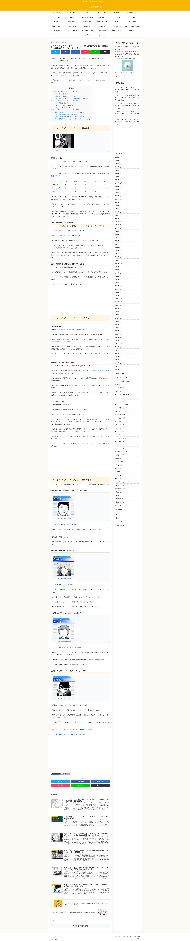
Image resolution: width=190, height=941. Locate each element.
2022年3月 (118, 328)
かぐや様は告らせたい (122, 381)
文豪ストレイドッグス (122, 482)
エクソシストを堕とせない (124, 394)
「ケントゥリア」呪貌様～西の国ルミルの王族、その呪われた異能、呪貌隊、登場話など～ (127, 105)
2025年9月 (118, 193)
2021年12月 (118, 337)
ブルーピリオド (120, 441)
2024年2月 (118, 254)
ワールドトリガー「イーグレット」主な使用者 (65, 110)
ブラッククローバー (122, 438)
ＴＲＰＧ (118, 505)
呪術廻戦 (118, 458)
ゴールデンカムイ (121, 408)
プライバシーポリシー (119, 936)
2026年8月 (118, 157)
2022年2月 (118, 331)
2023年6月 (118, 279)
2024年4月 (118, 247)
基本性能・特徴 (61, 94)
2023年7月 (118, 276)
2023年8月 (118, 273)
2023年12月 (118, 260)
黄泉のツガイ (120, 502)
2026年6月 (118, 164)
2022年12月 (118, 299)
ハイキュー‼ (119, 435)
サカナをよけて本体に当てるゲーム (67, 105)
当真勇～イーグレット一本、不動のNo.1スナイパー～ (72, 112)
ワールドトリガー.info (65, 150)
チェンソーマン (120, 431)
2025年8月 (118, 196)
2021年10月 (118, 344)
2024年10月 (118, 228)
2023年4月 (118, 286)
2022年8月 (118, 311)
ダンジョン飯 (120, 425)
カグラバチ (119, 398)
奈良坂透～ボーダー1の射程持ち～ (67, 114)
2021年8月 (118, 350)
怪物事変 (118, 472)
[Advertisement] (80, 298)
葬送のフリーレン (121, 492)
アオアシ (118, 391)
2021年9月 (118, 347)
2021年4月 (118, 363)
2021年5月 (118, 360)
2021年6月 (118, 356)
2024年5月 (118, 244)
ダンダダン (119, 428)
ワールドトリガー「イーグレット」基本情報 (64, 91)
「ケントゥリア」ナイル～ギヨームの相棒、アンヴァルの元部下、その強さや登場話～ (127, 89)
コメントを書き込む (80, 926)
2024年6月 (118, 241)
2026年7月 (118, 160)
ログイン (118, 514)
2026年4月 (118, 170)
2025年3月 (118, 212)
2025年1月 (118, 218)
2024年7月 (118, 238)
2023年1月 (118, 295)
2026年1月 (118, 180)
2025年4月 (118, 209)
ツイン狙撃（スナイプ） (64, 107)
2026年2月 (118, 177)
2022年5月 (118, 321)
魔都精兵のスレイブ (122, 499)
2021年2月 (118, 369)
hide (73, 88)
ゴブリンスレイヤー (122, 404)
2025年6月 (118, 202)
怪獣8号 (118, 475)
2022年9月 (118, 308)
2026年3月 (118, 173)
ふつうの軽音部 (120, 388)
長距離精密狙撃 (61, 103)
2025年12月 (118, 183)
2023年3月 (118, 289)
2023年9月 (118, 270)
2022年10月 (118, 305)
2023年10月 (118, 267)
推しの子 (118, 478)
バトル (62, 773)
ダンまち (118, 421)
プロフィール (129, 936)
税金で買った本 (120, 488)
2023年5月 (118, 282)
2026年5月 (118, 167)
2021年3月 (118, 366)
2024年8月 (118, 234)
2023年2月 (118, 292)
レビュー (118, 445)
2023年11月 (118, 263)
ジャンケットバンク (122, 414)
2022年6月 (118, 318)
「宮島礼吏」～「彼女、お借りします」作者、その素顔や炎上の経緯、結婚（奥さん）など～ (127, 113)
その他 (118, 384)
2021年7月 (118, 353)
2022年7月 (118, 315)
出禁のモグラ (120, 455)
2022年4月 (118, 324)
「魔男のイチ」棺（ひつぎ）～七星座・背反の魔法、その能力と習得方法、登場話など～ (127, 121)
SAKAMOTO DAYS (121, 378)
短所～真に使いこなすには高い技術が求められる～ (71, 98)
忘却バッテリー (120, 468)
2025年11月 (118, 186)
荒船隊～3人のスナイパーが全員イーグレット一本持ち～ (73, 119)
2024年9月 (118, 231)
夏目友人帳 (119, 462)
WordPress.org (119, 526)
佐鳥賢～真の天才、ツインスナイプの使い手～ (70, 116)
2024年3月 (118, 250)
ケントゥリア (120, 401)
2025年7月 (118, 199)
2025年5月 (118, 205)
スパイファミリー (121, 418)
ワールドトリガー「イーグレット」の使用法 (64, 101)
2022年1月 (118, 334)
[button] (138, 76)
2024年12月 (118, 221)
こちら (131, 72)
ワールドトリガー (55, 773)
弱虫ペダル (119, 465)
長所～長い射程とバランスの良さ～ (67, 96)
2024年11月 (118, 225)
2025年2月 (118, 215)
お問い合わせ (137, 936)
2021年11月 (118, 340)
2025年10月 (118, 189)
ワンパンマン (120, 448)
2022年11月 (118, 302)
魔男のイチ (119, 495)
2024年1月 (118, 257)
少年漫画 (68, 773)
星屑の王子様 (120, 485)
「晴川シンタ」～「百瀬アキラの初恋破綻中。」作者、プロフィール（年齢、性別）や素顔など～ (127, 97)
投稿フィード (119, 518)
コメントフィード (120, 522)
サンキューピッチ (121, 411)
